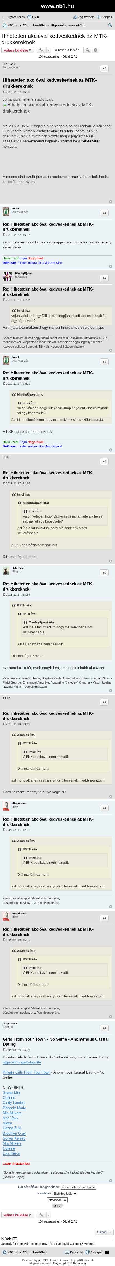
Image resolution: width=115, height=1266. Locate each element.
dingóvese (19, 803)
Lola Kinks (11, 1153)
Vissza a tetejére (110, 201)
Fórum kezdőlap (35, 1252)
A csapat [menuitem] (96, 1252)
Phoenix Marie (14, 1108)
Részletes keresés (95, 50)
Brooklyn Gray (14, 1133)
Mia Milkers (12, 1113)
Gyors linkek (16, 17)
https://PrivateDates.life (22, 1062)
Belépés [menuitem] (106, 17)
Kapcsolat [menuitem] (76, 1252)
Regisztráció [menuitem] (85, 17)
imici (15, 208)
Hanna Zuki (12, 1128)
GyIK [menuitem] (35, 17)
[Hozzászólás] (4, 92)
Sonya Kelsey (14, 1138)
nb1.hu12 (9, 63)
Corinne (9, 1098)
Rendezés (44, 1193)
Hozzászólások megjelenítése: (39, 1187)
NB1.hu (13, 1252)
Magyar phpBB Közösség (69, 1263)
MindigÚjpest (24, 273)
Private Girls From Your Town (26, 1072)
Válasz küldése (16, 50)
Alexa (7, 1123)
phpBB (42, 1260)
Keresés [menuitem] (110, 26)
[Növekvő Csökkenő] (57, 1199)
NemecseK (10, 1023)
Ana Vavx (10, 1118)
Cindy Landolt (14, 1103)
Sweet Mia (11, 1093)
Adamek (17, 568)
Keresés (87, 50)
